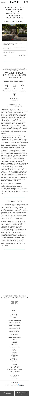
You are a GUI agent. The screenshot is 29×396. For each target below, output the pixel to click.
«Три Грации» (14, 355)
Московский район (14, 330)
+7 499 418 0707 (15, 375)
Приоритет (14, 353)
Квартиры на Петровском (14, 328)
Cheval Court (14, 361)
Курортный (14, 339)
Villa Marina (14, 352)
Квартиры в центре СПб (14, 322)
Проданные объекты (14, 315)
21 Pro (14, 356)
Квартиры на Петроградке (14, 326)
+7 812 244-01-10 (15, 366)
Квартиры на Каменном (14, 325)
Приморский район (14, 333)
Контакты (14, 314)
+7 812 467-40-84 (15, 371)
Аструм (14, 349)
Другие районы (14, 334)
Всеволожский (14, 341)
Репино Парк (14, 358)
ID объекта (11, 104)
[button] (12, 39)
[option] (14, 40)
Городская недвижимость (14, 320)
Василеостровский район (14, 331)
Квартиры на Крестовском (14, 323)
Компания (14, 312)
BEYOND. (14, 310)
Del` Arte (14, 350)
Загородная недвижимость (14, 337)
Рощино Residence (14, 359)
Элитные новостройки (14, 347)
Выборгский (14, 342)
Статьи (14, 317)
